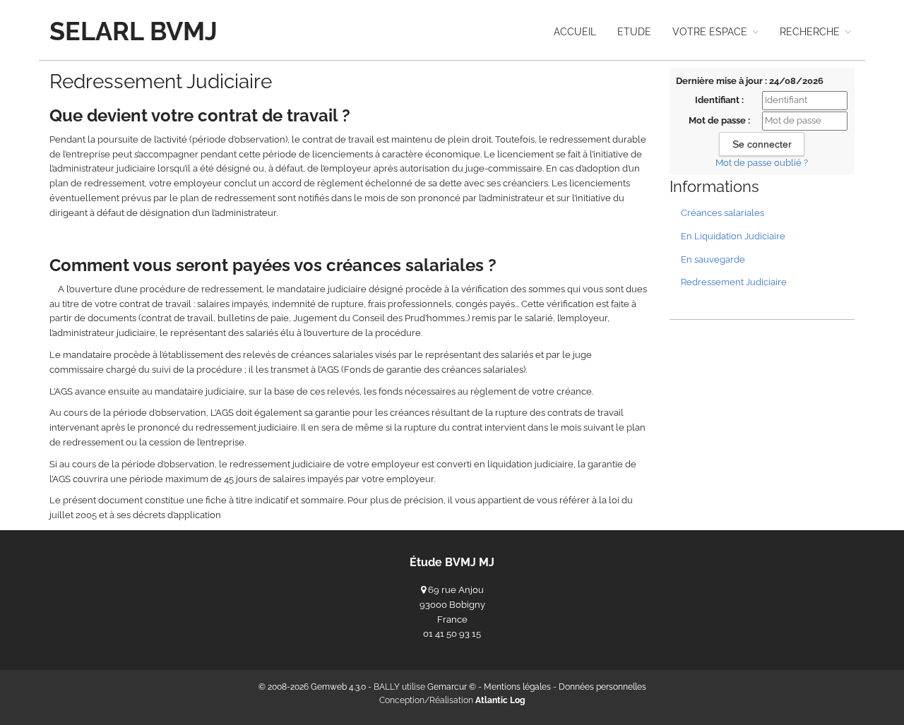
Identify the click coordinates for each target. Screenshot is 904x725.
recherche (811, 31)
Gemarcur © (451, 687)
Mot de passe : (719, 120)
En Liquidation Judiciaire (733, 236)
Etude (634, 31)
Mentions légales (517, 687)
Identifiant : (719, 100)
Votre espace (711, 31)
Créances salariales (722, 213)
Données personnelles (602, 687)
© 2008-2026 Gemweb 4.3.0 (312, 687)
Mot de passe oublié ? (761, 162)
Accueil (575, 31)
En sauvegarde (713, 259)
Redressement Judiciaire (734, 282)
